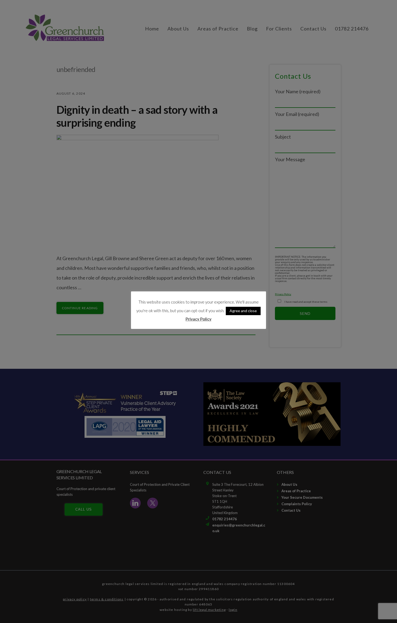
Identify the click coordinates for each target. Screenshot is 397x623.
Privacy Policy (198, 318)
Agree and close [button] (243, 310)
